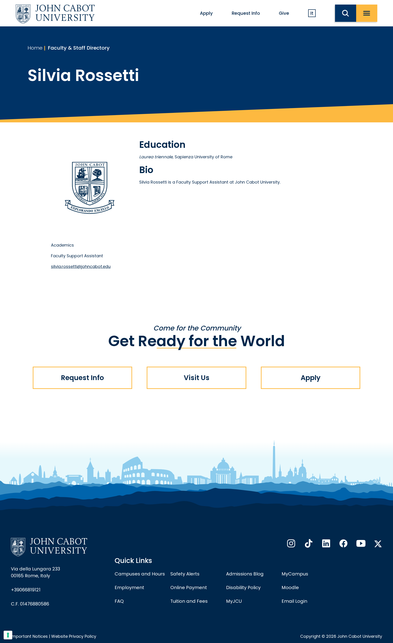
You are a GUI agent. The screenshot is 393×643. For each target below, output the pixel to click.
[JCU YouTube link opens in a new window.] (360, 545)
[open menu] (366, 13)
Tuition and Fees (189, 601)
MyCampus (295, 574)
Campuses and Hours (140, 574)
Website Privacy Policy (73, 636)
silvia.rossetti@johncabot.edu (81, 266)
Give (284, 13)
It (311, 13)
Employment (129, 587)
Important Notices (29, 636)
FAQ (119, 601)
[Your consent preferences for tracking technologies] (8, 635)
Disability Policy (243, 587)
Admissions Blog (245, 574)
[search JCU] (345, 13)
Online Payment (188, 587)
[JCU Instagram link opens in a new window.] (291, 545)
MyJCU (234, 601)
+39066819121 (25, 590)
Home (35, 47)
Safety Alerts (184, 574)
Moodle (290, 587)
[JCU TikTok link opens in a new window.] (308, 545)
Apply (206, 13)
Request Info (246, 13)
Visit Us (196, 378)
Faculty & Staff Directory (79, 47)
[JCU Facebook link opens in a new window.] (343, 545)
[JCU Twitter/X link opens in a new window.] (378, 544)
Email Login (294, 601)
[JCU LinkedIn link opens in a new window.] (326, 545)
